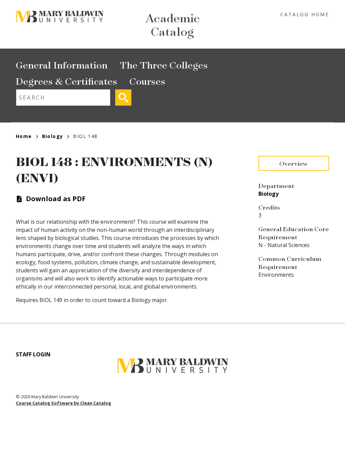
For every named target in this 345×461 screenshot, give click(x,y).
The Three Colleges (164, 64)
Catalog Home (304, 14)
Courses (147, 80)
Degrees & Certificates (66, 80)
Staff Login (33, 354)
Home (24, 136)
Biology (52, 136)
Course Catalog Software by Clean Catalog (63, 403)
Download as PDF (56, 198)
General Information (61, 64)
